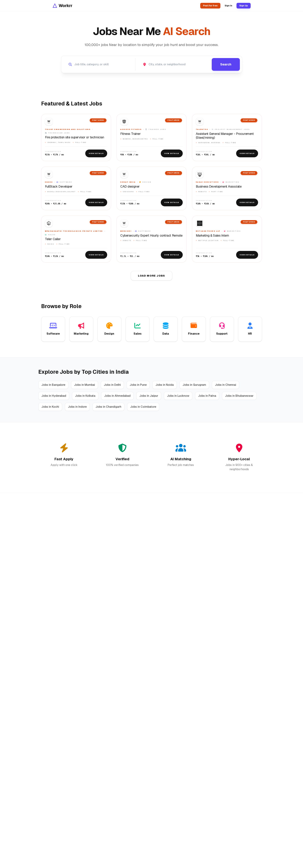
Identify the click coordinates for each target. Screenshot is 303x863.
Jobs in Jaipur (148, 396)
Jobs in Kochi (50, 407)
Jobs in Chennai (225, 385)
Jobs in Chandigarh (108, 407)
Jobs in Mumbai (84, 385)
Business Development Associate (219, 186)
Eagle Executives (207, 182)
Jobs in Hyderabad (53, 396)
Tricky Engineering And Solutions (68, 129)
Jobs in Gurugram (194, 385)
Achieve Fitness (131, 129)
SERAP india (127, 182)
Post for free (210, 5)
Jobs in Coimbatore (143, 407)
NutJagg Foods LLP (208, 231)
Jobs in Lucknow (178, 396)
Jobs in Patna (207, 396)
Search (225, 64)
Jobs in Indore (77, 407)
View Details (96, 153)
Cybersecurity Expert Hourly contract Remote (151, 235)
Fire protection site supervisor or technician (74, 137)
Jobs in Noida (164, 385)
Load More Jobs (151, 275)
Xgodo (49, 182)
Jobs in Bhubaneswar (239, 396)
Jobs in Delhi (112, 385)
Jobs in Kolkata (85, 396)
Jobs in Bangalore (53, 385)
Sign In (228, 5)
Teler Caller (53, 239)
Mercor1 (125, 231)
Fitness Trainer (130, 134)
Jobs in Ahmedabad (117, 396)
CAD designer (130, 186)
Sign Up (243, 5)
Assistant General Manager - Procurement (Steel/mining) (225, 135)
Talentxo (202, 129)
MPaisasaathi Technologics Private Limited (74, 231)
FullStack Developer (59, 186)
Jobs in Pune (138, 385)
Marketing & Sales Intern (212, 235)
